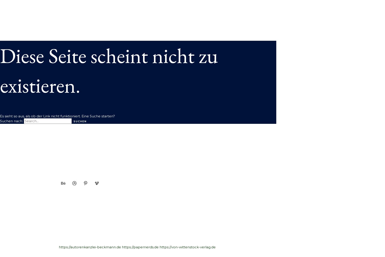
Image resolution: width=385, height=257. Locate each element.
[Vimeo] (96, 184)
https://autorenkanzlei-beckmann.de (90, 247)
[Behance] (63, 184)
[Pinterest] (85, 184)
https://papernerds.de (140, 247)
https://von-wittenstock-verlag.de (188, 247)
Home (14, 15)
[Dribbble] (74, 184)
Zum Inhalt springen (17, 2)
